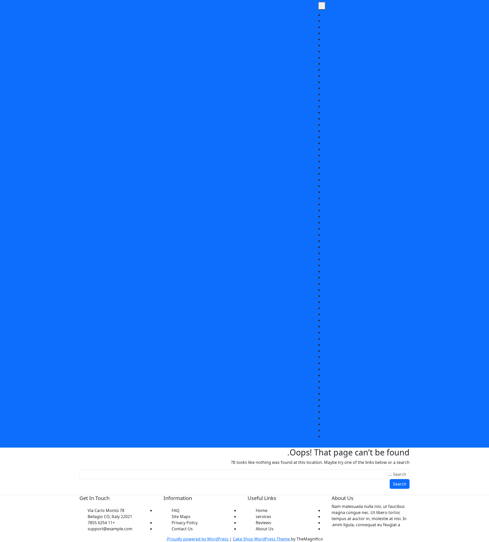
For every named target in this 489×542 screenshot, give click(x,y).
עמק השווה (306, 393)
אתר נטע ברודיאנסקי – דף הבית (288, 106)
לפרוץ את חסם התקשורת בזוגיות (287, 314)
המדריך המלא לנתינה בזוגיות (290, 241)
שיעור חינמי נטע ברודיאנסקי (291, 418)
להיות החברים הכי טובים (294, 308)
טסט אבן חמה (303, 290)
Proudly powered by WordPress (198, 539)
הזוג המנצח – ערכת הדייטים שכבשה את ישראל (275, 216)
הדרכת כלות (304, 192)
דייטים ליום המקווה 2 (297, 137)
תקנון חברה (305, 430)
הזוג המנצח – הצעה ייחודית (292, 210)
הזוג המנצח (305, 204)
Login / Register (137, 224)
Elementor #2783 (298, 39)
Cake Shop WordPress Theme (262, 539)
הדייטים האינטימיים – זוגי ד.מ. (290, 167)
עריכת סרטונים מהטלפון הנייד (290, 406)
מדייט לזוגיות (304, 320)
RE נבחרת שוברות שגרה (294, 76)
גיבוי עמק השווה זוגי (298, 118)
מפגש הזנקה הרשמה (297, 332)
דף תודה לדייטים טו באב (294, 149)
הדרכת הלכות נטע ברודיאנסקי (289, 186)
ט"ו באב (308, 283)
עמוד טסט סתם (302, 387)
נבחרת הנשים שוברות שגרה (291, 345)
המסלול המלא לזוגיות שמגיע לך (288, 253)
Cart (92, 224)
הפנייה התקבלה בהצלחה (294, 259)
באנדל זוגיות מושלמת (297, 112)
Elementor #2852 (298, 45)
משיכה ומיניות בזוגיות (297, 338)
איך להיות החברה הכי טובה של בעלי (284, 94)
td (313, 82)
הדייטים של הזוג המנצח (295, 180)
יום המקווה (306, 296)
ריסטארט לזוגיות (301, 412)
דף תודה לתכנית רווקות (295, 155)
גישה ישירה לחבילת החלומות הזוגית (284, 125)
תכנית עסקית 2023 (299, 424)
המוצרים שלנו (303, 247)
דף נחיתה (307, 143)
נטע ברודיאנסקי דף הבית (294, 363)
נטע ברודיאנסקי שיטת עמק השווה (287, 369)
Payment (306, 57)
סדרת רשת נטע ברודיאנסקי (291, 375)
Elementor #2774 (298, 33)
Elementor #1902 (298, 27)
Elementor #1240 (298, 21)
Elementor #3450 (298, 51)
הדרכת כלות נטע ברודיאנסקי (291, 198)
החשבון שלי (305, 235)
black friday (304, 15)
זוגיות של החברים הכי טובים (291, 271)
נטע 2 (310, 351)
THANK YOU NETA (298, 88)
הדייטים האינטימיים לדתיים (292, 173)
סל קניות (308, 381)
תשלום (309, 436)
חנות (311, 277)
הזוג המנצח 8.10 (301, 222)
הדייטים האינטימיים (298, 161)
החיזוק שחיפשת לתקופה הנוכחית (287, 228)
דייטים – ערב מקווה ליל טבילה (290, 131)
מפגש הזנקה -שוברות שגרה (291, 326)
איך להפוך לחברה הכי (296, 100)
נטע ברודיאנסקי (345, 222)
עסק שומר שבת (301, 399)
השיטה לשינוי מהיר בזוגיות (293, 265)
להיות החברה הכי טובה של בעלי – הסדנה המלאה (273, 302)
